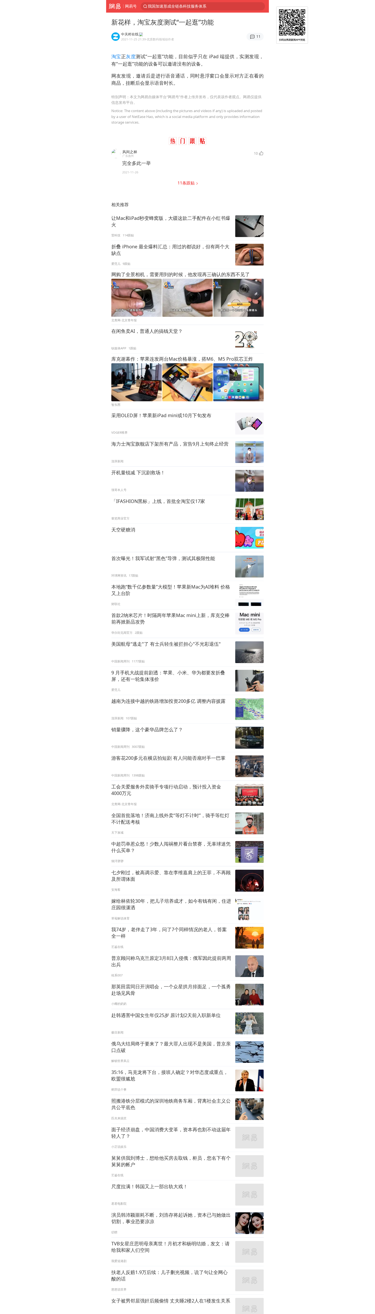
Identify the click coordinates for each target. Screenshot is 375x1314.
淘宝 (116, 56)
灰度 (131, 56)
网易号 (131, 6)
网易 (114, 6)
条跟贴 (187, 183)
